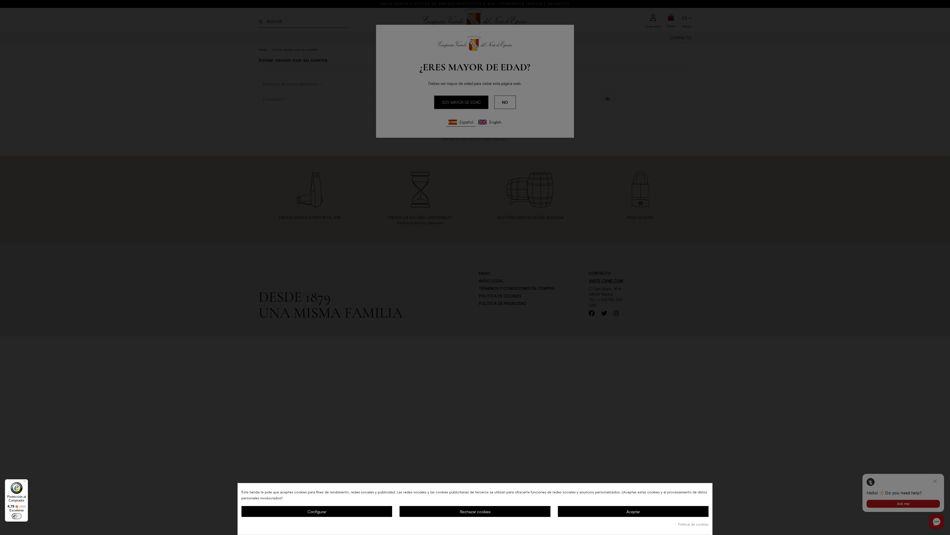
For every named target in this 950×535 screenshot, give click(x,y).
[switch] (17, 516)
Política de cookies (693, 524)
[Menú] (25, 482)
